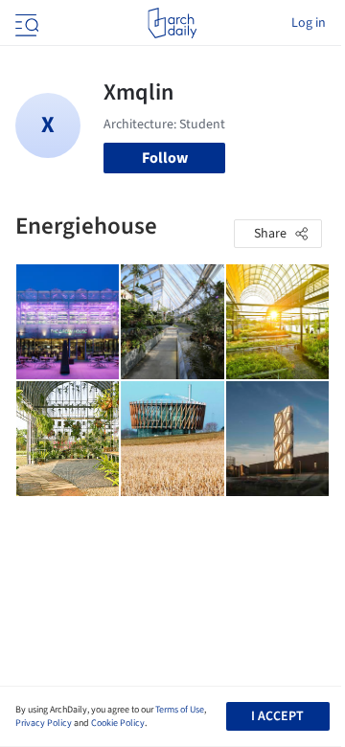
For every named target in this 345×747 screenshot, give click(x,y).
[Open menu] (25, 23)
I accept (277, 716)
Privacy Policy (43, 723)
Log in (308, 23)
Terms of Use (179, 709)
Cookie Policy (118, 723)
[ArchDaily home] (172, 23)
